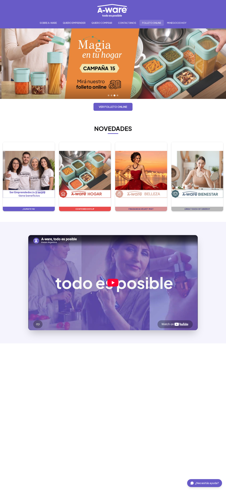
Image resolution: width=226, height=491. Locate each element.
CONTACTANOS (127, 22)
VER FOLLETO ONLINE (113, 106)
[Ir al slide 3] (114, 95)
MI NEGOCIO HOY (176, 22)
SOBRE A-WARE (48, 22)
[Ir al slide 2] (111, 95)
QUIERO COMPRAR (101, 22)
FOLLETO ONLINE (151, 22)
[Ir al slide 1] (108, 95)
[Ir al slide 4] (117, 95)
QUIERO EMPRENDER (74, 22)
